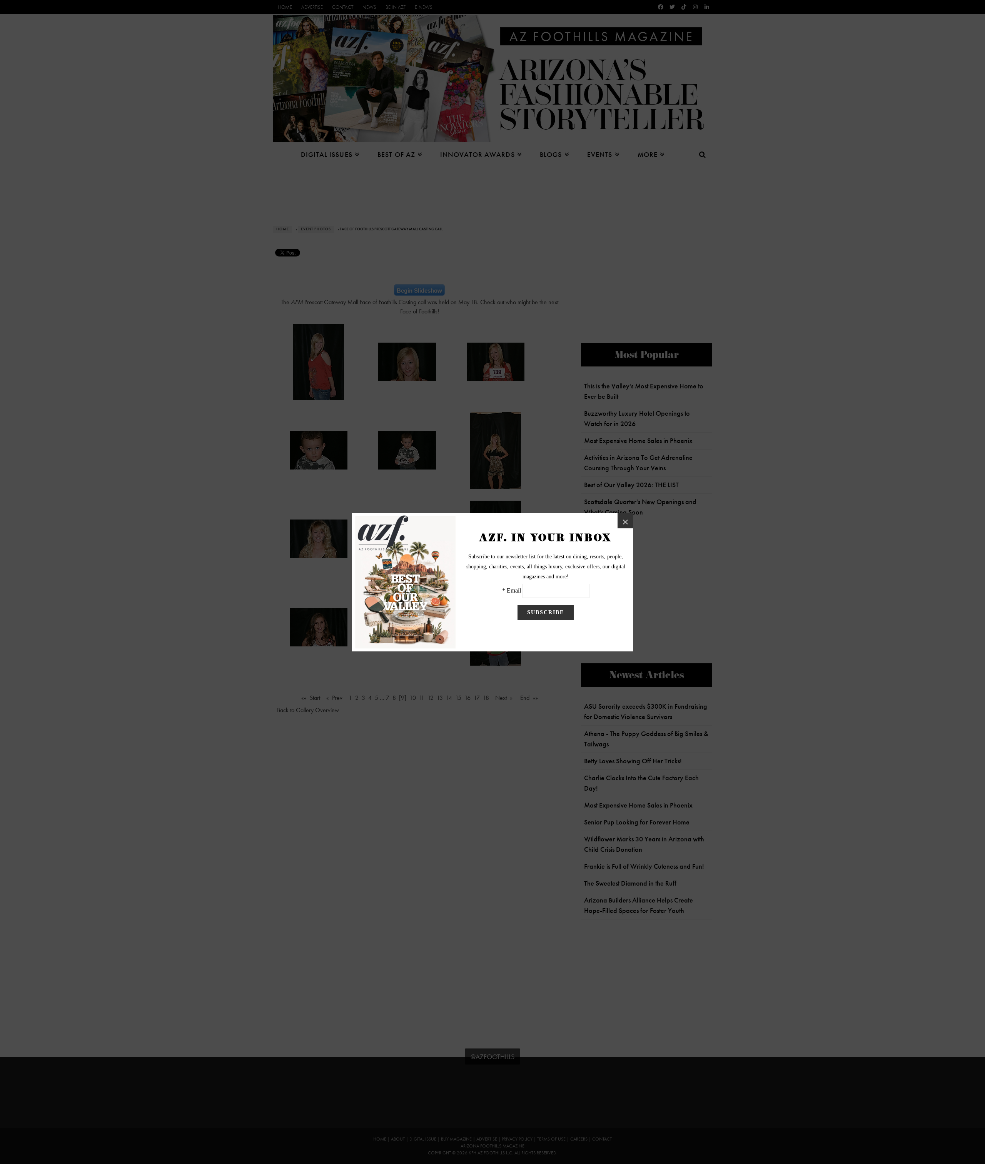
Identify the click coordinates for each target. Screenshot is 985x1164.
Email (514, 590)
